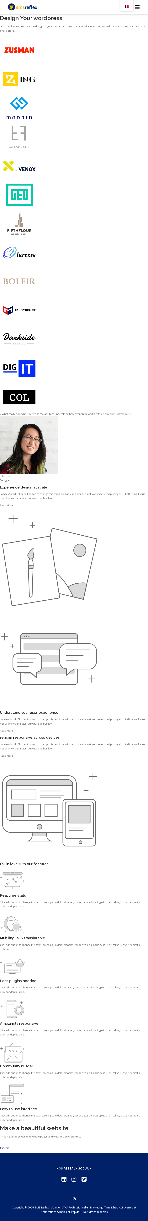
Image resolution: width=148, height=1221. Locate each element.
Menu (137, 7)
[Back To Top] (74, 1198)
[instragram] (74, 1179)
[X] (84, 1179)
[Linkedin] (63, 1179)
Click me (4, 1148)
